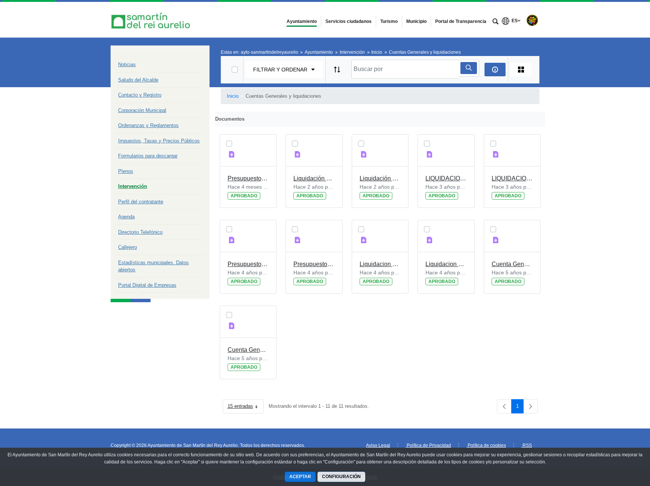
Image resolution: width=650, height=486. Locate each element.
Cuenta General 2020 (512, 264)
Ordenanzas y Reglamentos (148, 125)
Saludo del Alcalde (138, 80)
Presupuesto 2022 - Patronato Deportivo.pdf (248, 264)
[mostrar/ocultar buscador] (495, 22)
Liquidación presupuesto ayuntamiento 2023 (380, 178)
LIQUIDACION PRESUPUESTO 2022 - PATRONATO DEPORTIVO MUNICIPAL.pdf (446, 178)
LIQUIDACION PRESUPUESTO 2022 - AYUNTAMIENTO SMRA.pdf (512, 178)
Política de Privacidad (428, 445)
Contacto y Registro (139, 95)
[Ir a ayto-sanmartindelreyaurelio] (152, 19)
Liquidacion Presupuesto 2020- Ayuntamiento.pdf (446, 264)
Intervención (132, 186)
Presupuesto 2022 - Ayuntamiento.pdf (314, 264)
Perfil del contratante (140, 201)
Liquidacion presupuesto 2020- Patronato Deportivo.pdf (380, 264)
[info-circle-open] (495, 69)
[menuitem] (302, 21)
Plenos (125, 171)
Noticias (127, 64)
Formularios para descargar (148, 156)
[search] (468, 68)
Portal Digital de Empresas (147, 285)
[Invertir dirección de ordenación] (337, 70)
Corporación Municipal (142, 110)
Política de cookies (486, 445)
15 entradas (246, 407)
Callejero (127, 247)
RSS (526, 445)
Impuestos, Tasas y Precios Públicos (159, 141)
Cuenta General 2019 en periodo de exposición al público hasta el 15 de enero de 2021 (248, 350)
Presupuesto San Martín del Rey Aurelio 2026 (248, 178)
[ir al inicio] (619, 440)
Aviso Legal (378, 445)
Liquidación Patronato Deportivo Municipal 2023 (314, 178)
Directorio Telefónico (140, 232)
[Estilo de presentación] (521, 69)
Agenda (126, 217)
